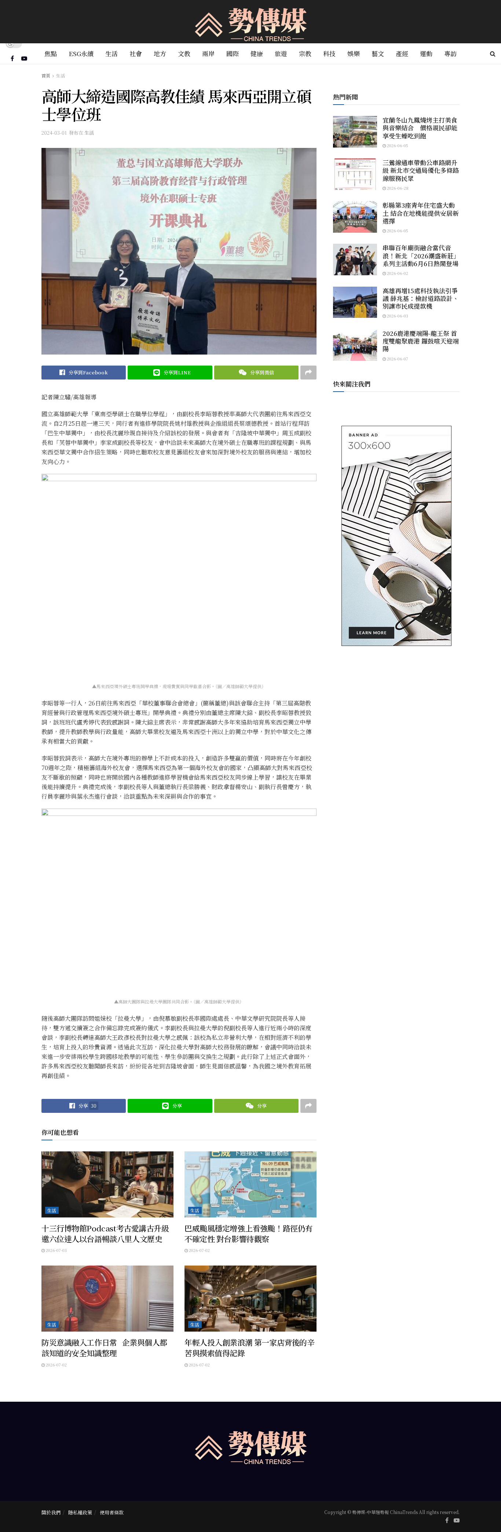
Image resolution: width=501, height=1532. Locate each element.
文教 (184, 53)
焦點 (50, 53)
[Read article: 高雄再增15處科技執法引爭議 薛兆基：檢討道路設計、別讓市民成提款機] (355, 302)
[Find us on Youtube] (24, 58)
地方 (160, 53)
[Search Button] (492, 53)
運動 (426, 53)
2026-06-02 (397, 273)
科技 (329, 53)
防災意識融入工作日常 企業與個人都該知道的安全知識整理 (104, 1347)
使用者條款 (112, 1512)
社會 (135, 53)
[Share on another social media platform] (308, 373)
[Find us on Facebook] (12, 58)
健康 (257, 53)
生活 (111, 53)
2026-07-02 (199, 1250)
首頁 (45, 75)
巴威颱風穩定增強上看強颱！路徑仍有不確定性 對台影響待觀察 (248, 1233)
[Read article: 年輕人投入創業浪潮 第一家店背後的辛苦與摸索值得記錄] (250, 1299)
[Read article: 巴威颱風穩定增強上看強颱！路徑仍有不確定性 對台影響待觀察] (250, 1184)
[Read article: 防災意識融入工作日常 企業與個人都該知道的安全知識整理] (107, 1299)
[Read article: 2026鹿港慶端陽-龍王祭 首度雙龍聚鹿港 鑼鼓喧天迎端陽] (355, 345)
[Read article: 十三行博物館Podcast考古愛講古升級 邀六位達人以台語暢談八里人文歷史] (107, 1184)
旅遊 (281, 53)
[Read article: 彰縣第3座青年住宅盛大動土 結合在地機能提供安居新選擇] (355, 217)
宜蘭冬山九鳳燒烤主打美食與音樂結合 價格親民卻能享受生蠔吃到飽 (420, 127)
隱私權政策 (80, 1512)
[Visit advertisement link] (396, 536)
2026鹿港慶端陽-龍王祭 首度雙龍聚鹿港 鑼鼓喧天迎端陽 (421, 340)
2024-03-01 (54, 132)
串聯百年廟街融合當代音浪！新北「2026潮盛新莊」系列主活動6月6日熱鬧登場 (421, 255)
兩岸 (208, 53)
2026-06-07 (397, 359)
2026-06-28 (397, 188)
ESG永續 (81, 53)
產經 (402, 53)
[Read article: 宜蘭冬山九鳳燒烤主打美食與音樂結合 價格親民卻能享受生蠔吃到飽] (355, 132)
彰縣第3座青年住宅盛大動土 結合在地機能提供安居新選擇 (421, 212)
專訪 (450, 53)
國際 (232, 53)
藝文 (378, 53)
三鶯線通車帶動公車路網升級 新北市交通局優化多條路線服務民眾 (421, 170)
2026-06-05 (397, 145)
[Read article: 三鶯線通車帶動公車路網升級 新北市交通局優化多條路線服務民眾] (355, 174)
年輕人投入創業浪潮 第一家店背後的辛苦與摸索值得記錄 (249, 1347)
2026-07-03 (56, 1250)
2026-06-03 (397, 316)
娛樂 (353, 53)
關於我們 (51, 1512)
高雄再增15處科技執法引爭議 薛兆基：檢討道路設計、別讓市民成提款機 (421, 298)
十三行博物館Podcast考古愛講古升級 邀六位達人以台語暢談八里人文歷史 (105, 1233)
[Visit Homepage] (251, 22)
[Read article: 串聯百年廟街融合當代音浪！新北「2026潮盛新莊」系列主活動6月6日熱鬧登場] (355, 259)
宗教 (305, 53)
